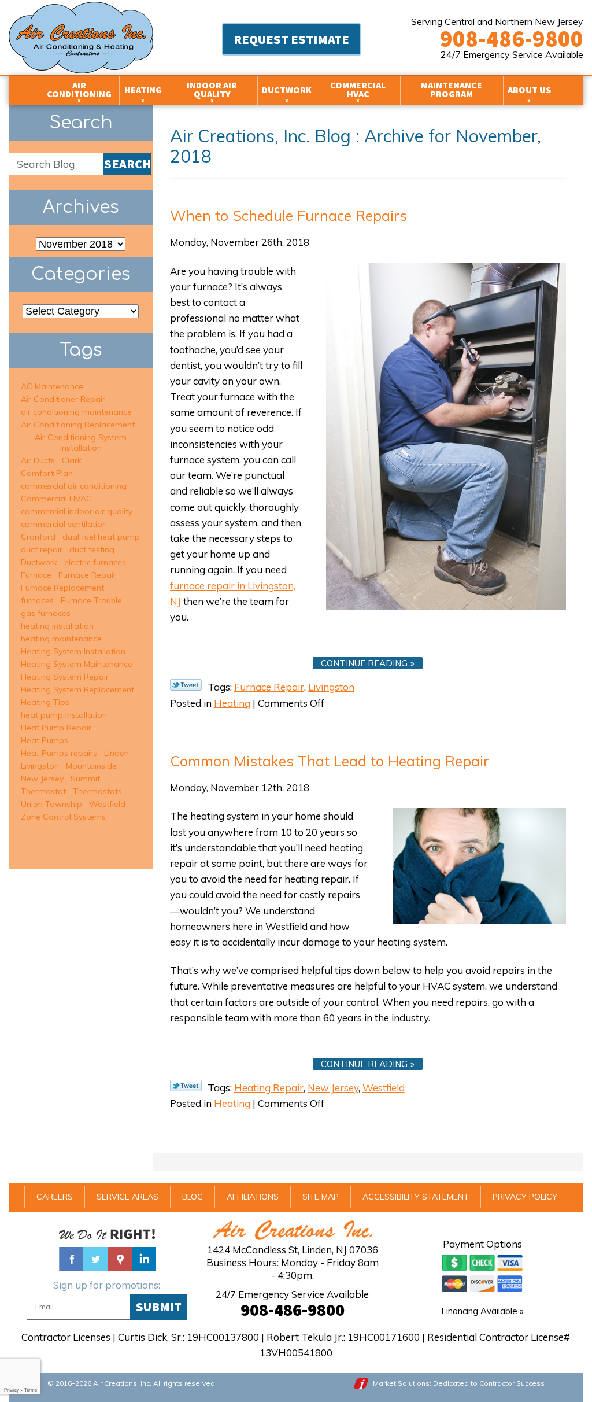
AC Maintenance (52, 386)
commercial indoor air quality (76, 511)
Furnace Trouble (91, 600)
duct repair (41, 549)
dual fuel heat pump (101, 537)
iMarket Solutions (400, 1383)
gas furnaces (46, 613)
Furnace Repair (269, 687)
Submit (159, 1306)
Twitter (95, 1259)
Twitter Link (186, 685)
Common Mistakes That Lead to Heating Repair (329, 761)
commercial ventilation (64, 524)
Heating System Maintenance (76, 664)
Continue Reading (364, 663)
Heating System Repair (65, 677)
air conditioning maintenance (76, 412)
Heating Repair (269, 1088)
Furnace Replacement (62, 587)
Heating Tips (45, 702)
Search (127, 164)
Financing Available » (482, 1310)
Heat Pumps (44, 740)
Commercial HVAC (56, 498)
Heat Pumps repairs (59, 753)
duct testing (91, 549)
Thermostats (97, 791)
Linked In (144, 1259)
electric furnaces (95, 562)
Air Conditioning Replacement (78, 424)
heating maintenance (61, 638)
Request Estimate (291, 39)
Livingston (331, 687)
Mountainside (91, 766)
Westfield (383, 1088)
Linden (116, 753)
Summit (85, 778)
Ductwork (39, 562)
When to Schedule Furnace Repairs (288, 215)
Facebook (71, 1259)
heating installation (57, 626)
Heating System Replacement (77, 689)
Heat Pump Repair (56, 727)
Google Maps (120, 1259)
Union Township (51, 804)
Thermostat (43, 791)
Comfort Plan (47, 473)
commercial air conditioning (74, 486)
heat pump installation (64, 715)
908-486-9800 (511, 38)
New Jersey (333, 1088)
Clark (72, 460)
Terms (30, 1390)
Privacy (11, 1390)
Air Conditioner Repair (63, 399)
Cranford (38, 537)
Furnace (36, 575)
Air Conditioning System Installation (81, 442)
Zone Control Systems (63, 816)
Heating (232, 703)
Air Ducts (38, 460)
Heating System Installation (73, 651)
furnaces (37, 600)
